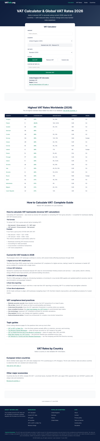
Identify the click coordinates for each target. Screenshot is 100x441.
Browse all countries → (13, 381)
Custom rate (65, 60)
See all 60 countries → (70, 110)
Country (30, 37)
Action (30, 56)
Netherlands (9, 183)
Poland (8, 153)
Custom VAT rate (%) (34, 64)
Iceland (8, 149)
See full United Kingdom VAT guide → (39, 84)
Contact (77, 415)
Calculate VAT (50, 72)
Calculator (71, 2)
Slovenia (8, 172)
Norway (8, 138)
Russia (7, 175)
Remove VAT (50, 60)
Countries (92, 2)
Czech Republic (10, 191)
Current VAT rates (32, 415)
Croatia (8, 134)
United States (54, 420)
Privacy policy (78, 417)
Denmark (8, 130)
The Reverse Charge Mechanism (17, 330)
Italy (7, 168)
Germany (53, 415)
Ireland (8, 160)
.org (10, 2)
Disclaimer (77, 425)
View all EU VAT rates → (14, 365)
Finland (8, 123)
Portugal (8, 157)
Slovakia (8, 164)
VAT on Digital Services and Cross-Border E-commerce (24, 332)
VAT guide (30, 417)
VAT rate (30, 49)
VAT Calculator (32, 412)
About (76, 412)
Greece (8, 142)
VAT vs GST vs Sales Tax (15, 328)
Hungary (8, 119)
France (53, 417)
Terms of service (79, 420)
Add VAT (34, 60)
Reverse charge (32, 425)
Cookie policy (78, 423)
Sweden (8, 126)
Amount (30, 30)
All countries (31, 420)
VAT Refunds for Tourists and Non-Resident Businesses (24, 336)
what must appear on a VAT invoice (37, 309)
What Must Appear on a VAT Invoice (19, 334)
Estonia (8, 145)
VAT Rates (79, 2)
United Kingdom (55, 412)
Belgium (8, 187)
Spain (7, 179)
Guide (86, 2)
